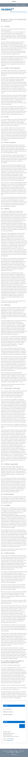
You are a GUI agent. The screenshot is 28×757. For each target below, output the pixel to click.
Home (18, 5)
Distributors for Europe (8, 711)
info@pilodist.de (9, 740)
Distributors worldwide (8, 714)
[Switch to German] (18, 752)
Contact (23, 5)
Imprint (8, 752)
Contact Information (7, 709)
